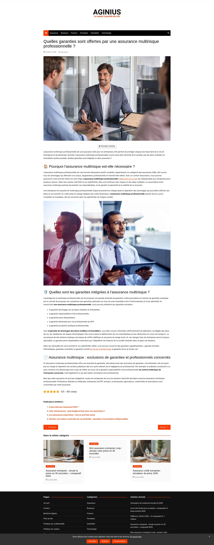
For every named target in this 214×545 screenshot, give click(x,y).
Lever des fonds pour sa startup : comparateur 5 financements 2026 (149, 509)
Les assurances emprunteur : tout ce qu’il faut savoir (72, 415)
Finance (74, 33)
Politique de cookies (51, 529)
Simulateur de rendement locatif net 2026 (146, 503)
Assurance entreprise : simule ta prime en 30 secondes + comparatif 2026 (63, 473)
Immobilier (95, 33)
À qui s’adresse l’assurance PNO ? (64, 407)
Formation (84, 33)
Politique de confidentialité (53, 524)
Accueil (46, 503)
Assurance (54, 33)
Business (64, 33)
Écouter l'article (108, 146)
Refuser (105, 541)
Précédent (52, 427)
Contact (46, 508)
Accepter (92, 541)
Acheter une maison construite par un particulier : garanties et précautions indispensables (88, 419)
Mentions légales (50, 513)
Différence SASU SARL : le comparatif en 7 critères (147, 517)
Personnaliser (119, 541)
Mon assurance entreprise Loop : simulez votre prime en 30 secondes (105, 451)
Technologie (106, 33)
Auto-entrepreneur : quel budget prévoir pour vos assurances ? (77, 411)
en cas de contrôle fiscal (100, 349)
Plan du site (48, 519)
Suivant (163, 427)
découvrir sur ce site (128, 179)
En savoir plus (135, 537)
